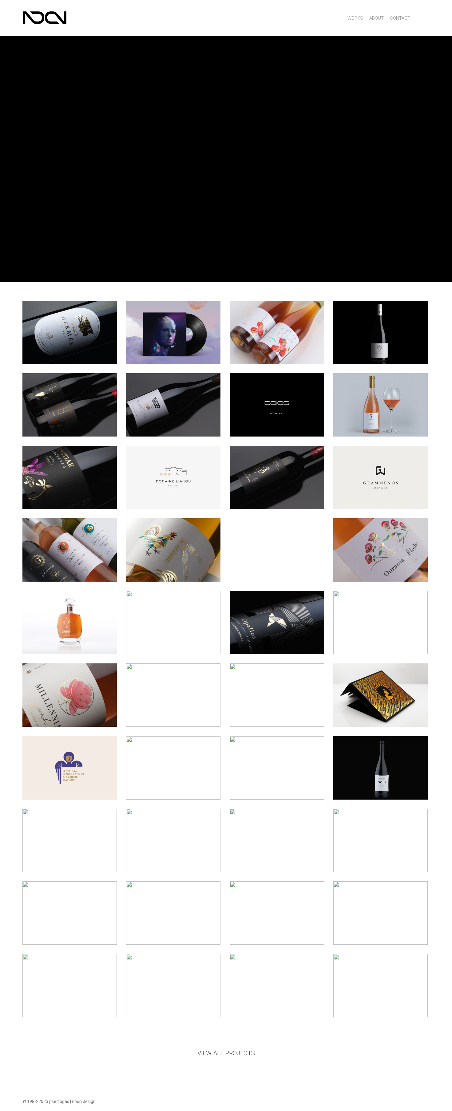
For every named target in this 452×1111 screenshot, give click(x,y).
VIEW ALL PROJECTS (226, 1053)
